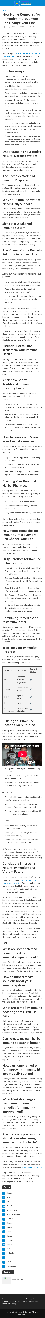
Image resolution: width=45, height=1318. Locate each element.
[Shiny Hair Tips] (6, 1280)
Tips (4, 10)
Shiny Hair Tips (17, 1280)
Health (14, 1277)
